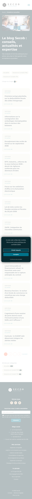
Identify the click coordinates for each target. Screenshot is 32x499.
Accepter (16, 254)
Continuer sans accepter (16, 259)
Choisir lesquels (16, 250)
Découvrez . (16, 243)
